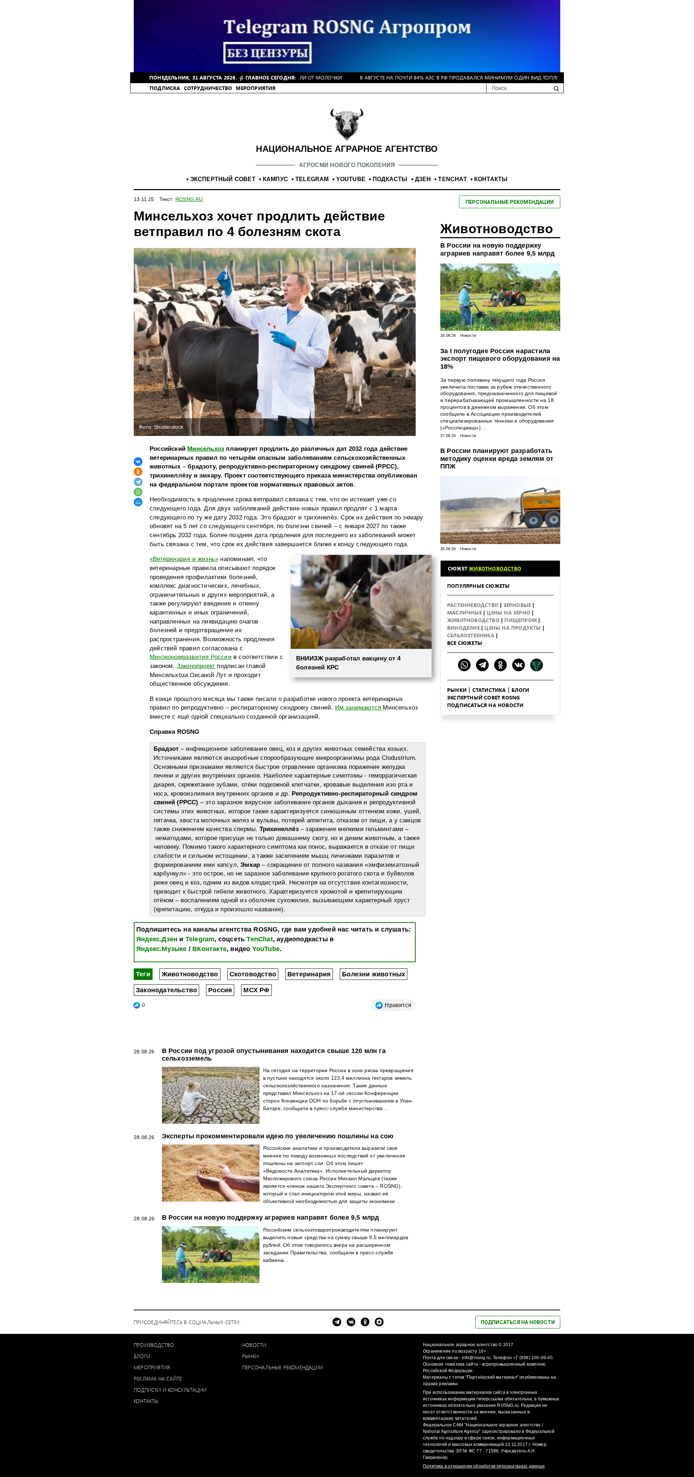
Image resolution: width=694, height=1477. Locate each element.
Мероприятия (152, 1367)
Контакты (146, 1400)
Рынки (457, 689)
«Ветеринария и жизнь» (184, 559)
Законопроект (196, 666)
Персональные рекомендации (282, 1367)
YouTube (266, 948)
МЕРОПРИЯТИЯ (255, 88)
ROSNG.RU (189, 199)
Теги (143, 974)
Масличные (465, 612)
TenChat (260, 939)
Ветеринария (309, 974)
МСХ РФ (256, 990)
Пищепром (521, 620)
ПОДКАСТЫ (390, 179)
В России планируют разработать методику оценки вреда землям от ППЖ (496, 458)
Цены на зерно (509, 612)
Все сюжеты (464, 642)
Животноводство (190, 974)
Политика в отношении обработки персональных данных (484, 1466)
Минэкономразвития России (191, 657)
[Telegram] (138, 482)
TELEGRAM (312, 179)
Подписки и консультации (170, 1389)
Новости (468, 335)
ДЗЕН (423, 179)
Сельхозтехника (471, 635)
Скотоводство (253, 974)
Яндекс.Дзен (156, 939)
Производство (154, 1344)
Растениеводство (473, 604)
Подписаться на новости (485, 705)
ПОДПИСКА (165, 88)
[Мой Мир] (138, 502)
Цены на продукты (513, 627)
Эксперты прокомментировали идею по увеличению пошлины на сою (278, 1136)
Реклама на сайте (158, 1378)
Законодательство (166, 990)
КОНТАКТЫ (491, 179)
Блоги (520, 689)
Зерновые (518, 604)
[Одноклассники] (138, 471)
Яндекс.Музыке (161, 948)
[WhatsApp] (138, 492)
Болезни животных (373, 974)
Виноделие (464, 627)
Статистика (489, 689)
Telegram (200, 939)
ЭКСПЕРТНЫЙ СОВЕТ (223, 179)
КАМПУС (275, 179)
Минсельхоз (205, 448)
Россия (220, 990)
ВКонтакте (209, 948)
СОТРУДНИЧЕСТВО (208, 88)
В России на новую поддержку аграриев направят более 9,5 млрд (497, 249)
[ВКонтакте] (138, 461)
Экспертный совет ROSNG (483, 697)
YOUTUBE (350, 179)
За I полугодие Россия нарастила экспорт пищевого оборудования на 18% (500, 358)
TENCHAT (452, 179)
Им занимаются (359, 707)
